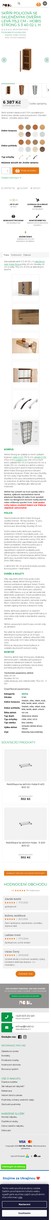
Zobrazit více (25, 973)
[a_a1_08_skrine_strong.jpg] (25, 397)
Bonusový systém (9, 1069)
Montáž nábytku (9, 1117)
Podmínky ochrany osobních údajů (17, 1100)
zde (20, 1197)
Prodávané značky (10, 1060)
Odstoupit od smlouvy (13, 1166)
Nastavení (24, 1204)
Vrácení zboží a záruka (11, 1095)
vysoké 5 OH (21, 460)
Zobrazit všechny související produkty (25, 873)
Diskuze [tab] (27, 255)
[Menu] (45, 3)
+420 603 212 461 (25, 1017)
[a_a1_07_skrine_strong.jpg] (25, 368)
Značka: (15, 35)
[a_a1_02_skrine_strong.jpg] (25, 282)
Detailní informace (10, 178)
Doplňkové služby (9, 1121)
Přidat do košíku (28, 170)
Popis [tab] (6, 255)
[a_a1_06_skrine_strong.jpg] (25, 339)
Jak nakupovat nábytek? (12, 1086)
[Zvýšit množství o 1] (11, 169)
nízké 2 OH (18, 457)
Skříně (25, 694)
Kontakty (5, 1055)
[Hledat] (18, 3)
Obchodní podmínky (11, 1104)
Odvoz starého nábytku (12, 1126)
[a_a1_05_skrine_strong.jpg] (25, 310)
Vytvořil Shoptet (18, 1156)
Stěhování (6, 1130)
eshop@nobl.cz (25, 1027)
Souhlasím (24, 1213)
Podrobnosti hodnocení (13, 32)
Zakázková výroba (9, 1051)
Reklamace (6, 1091)
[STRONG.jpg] (25, 431)
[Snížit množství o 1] (11, 172)
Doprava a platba (9, 1082)
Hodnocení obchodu (25, 884)
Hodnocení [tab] (16, 255)
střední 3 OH (40, 457)
